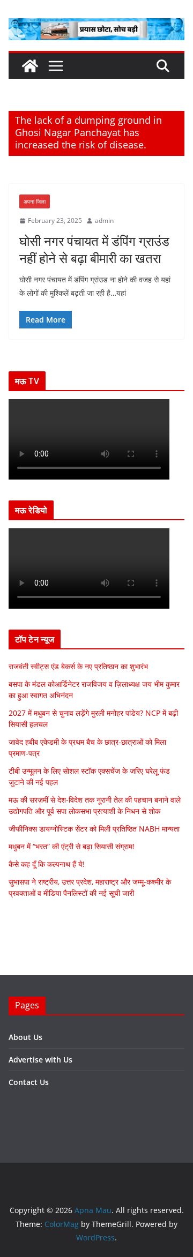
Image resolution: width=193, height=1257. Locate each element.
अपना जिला (35, 201)
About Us (25, 1037)
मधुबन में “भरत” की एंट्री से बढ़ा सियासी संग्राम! (72, 846)
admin (104, 220)
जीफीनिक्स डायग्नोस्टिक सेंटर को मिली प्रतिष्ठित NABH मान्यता (94, 829)
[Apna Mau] (30, 66)
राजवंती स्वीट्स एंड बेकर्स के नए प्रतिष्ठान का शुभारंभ (78, 666)
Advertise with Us (40, 1059)
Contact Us (29, 1082)
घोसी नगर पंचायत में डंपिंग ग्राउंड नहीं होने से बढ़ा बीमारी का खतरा (94, 249)
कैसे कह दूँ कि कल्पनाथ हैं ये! (47, 864)
